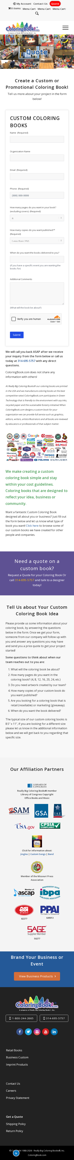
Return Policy (14, 1131)
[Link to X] (28, 1031)
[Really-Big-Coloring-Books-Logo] (31, 28)
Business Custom (17, 1057)
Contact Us (40, 3)
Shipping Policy (16, 1124)
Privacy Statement (17, 1098)
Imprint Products (17, 1064)
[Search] (37, 13)
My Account (24, 3)
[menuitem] (22, 4)
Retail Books (14, 1050)
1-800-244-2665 (23, 1018)
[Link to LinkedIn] (54, 1031)
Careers (11, 1091)
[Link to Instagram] (37, 1031)
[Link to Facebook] (19, 1031)
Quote (55, 3)
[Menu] (63, 28)
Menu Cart (29, 8)
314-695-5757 (26, 361)
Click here (32, 526)
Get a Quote (14, 1117)
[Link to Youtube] (45, 1031)
